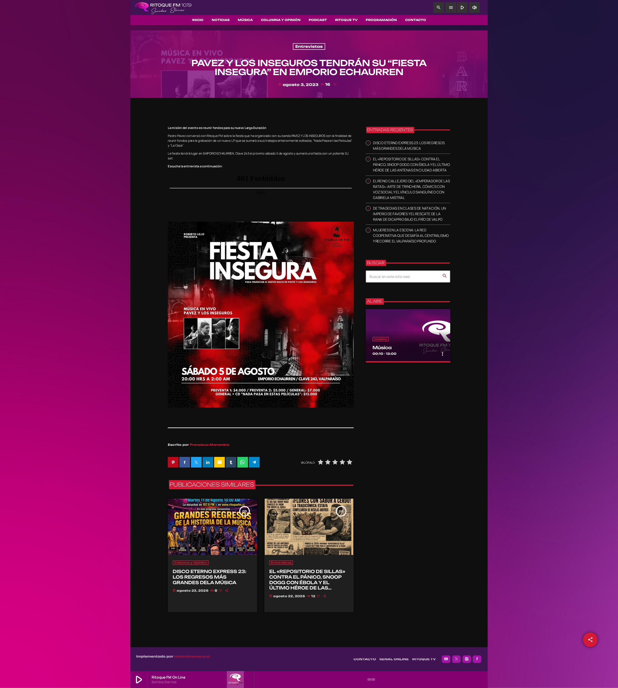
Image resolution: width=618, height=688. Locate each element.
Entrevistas (309, 46)
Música (382, 347)
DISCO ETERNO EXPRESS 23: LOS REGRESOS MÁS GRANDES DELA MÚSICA (209, 577)
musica (380, 339)
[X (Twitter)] (456, 659)
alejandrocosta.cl (192, 657)
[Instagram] (467, 659)
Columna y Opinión (190, 562)
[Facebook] (477, 659)
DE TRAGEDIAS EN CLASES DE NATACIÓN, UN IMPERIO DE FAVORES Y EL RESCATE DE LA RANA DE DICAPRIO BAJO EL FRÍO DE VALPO (409, 214)
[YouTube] (446, 659)
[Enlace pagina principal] (163, 7)
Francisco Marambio (210, 445)
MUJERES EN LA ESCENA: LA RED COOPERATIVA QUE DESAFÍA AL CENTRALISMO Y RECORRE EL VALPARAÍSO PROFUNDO (411, 235)
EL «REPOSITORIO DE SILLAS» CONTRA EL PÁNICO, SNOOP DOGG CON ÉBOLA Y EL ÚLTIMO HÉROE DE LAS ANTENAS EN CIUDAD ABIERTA (308, 582)
